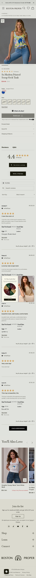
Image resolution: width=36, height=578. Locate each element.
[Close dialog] (33, 277)
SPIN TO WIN (10, 299)
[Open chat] (6, 571)
